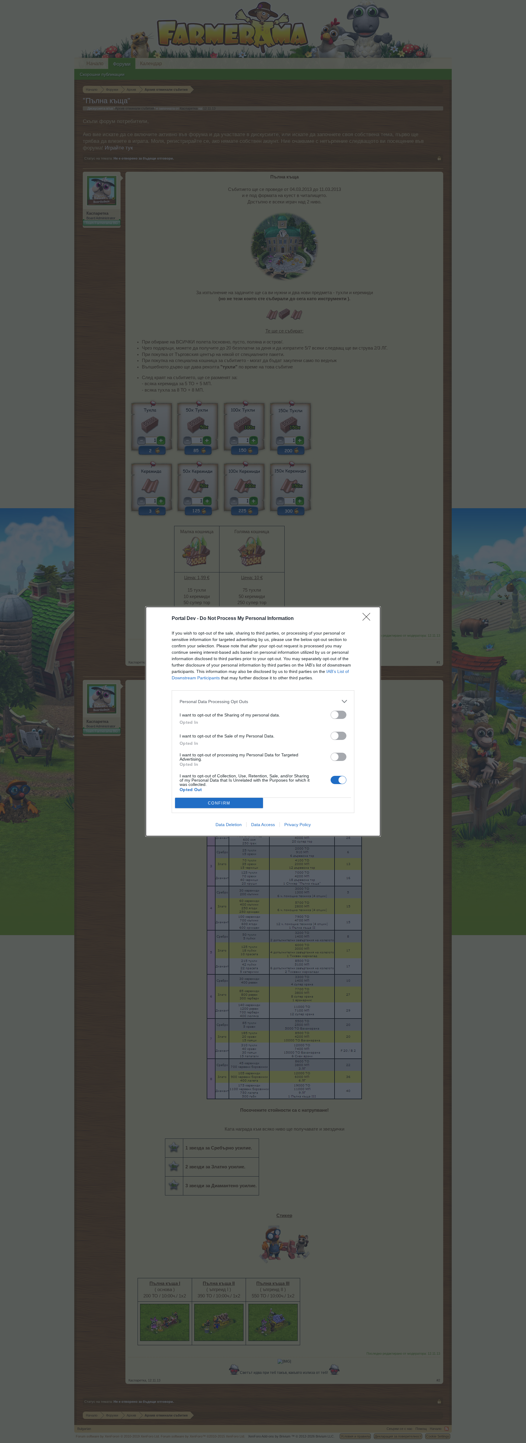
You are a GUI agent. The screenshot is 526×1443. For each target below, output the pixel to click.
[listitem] (263, 701)
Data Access (263, 824)
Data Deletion (229, 824)
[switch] (338, 715)
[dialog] (263, 721)
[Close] (368, 619)
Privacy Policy (297, 824)
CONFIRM (219, 803)
